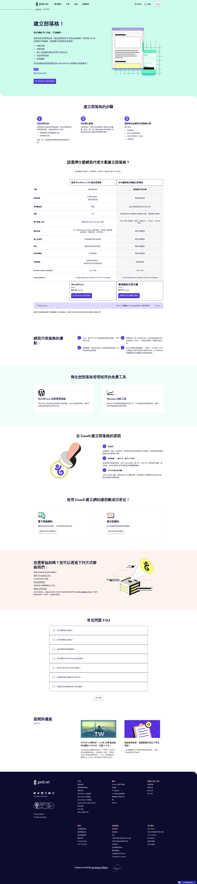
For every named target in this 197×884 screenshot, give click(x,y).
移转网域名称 (82, 832)
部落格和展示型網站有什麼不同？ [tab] (69, 677)
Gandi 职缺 (151, 844)
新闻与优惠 (151, 841)
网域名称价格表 (83, 787)
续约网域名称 (82, 835)
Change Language (40, 817)
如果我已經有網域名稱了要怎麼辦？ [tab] (70, 687)
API (113, 800)
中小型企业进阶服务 (118, 793)
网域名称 (80, 784)
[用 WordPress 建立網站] (93, 291)
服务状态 (150, 787)
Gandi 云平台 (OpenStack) (87, 803)
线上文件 (150, 790)
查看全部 (37, 723)
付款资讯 (115, 844)
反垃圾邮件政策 (117, 847)
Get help (98, 698)
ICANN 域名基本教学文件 (120, 841)
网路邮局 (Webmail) (118, 797)
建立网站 (57, 4)
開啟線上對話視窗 (40, 589)
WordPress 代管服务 (84, 793)
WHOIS (114, 803)
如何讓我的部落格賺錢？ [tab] (66, 649)
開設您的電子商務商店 (48, 531)
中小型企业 (115, 790)
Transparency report (119, 856)
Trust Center (151, 835)
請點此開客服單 (39, 582)
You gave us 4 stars (40, 796)
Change (157, 305)
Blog (139, 4)
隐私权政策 (115, 850)
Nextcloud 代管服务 (84, 797)
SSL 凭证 (80, 809)
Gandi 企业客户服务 (118, 784)
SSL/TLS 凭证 (82, 844)
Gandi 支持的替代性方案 (155, 832)
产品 (67, 4)
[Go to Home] (42, 4)
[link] (35, 793)
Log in (157, 4)
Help (149, 4)
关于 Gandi (151, 829)
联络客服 (150, 784)
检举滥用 (115, 829)
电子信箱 (80, 806)
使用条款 (115, 832)
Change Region (39, 814)
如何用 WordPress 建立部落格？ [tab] (69, 668)
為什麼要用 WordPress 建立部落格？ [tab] (70, 658)
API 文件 (150, 793)
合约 (113, 835)
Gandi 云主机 (82, 841)
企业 (75, 4)
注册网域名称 (82, 829)
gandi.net (38, 9)
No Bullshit (151, 838)
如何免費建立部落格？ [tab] (65, 640)
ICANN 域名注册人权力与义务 (121, 838)
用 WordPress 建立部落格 (44, 81)
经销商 (114, 787)
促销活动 (85, 4)
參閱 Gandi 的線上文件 (42, 575)
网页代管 (80, 790)
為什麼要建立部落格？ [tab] (65, 630)
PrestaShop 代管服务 (85, 800)
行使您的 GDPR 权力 (118, 853)
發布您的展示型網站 (115, 531)
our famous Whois (99, 867)
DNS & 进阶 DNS (83, 812)
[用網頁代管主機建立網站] (140, 291)
